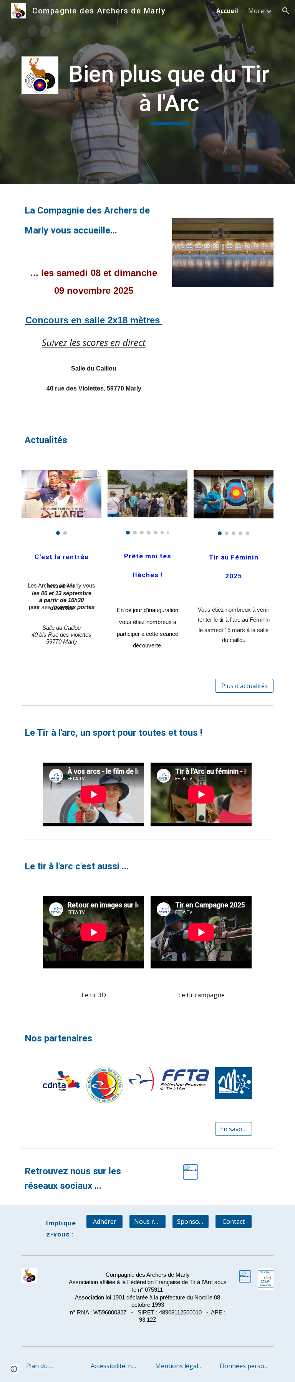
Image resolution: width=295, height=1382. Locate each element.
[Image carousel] (61, 502)
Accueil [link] (227, 11)
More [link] (256, 11)
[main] (169, 91)
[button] (286, 11)
